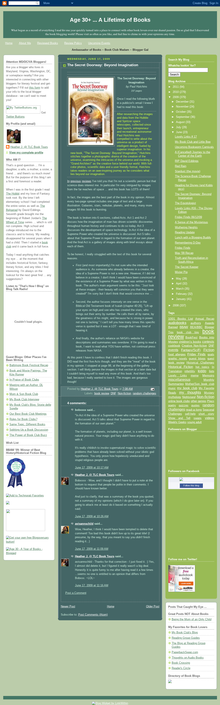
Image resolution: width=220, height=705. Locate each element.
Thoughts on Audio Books (188, 657)
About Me (25, 43)
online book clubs (179, 401)
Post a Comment (75, 592)
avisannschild (84, 523)
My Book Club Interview (24, 399)
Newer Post (68, 606)
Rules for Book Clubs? (23, 419)
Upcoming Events (99, 43)
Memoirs (208, 375)
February (182, 293)
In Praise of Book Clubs (24, 379)
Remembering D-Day (188, 242)
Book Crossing (181, 662)
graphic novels (177, 358)
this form (34, 87)
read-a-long (194, 409)
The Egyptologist (185, 203)
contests (208, 341)
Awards (209, 323)
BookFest (191, 337)
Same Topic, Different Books (27, 424)
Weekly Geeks (177, 422)
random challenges (144, 393)
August (181, 122)
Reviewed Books (47, 43)
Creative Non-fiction (194, 345)
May (179, 278)
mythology (174, 397)
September (183, 116)
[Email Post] (152, 388)
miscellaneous (179, 379)
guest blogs (197, 358)
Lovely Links (177, 375)
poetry (172, 405)
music (172, 388)
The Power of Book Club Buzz (28, 435)
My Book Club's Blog (185, 632)
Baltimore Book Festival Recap (28, 365)
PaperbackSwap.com (185, 652)
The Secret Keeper (186, 267)
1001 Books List (180, 318)
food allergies (177, 354)
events (173, 350)
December (182, 101)
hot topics (202, 367)
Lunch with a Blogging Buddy (193, 237)
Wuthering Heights (186, 227)
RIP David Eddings (187, 161)
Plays (210, 401)
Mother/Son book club (199, 384)
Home (8, 43)
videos (209, 418)
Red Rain (180, 166)
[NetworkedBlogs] (191, 479)
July (179, 127)
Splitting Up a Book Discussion (28, 429)
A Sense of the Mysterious (191, 222)
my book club (187, 388)
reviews (86, 181)
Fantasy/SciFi (190, 350)
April (179, 283)
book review (101, 393)
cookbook (174, 345)
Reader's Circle (181, 668)
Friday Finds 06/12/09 (188, 217)
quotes (195, 405)
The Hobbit (13, 193)
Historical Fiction (180, 367)
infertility (190, 371)
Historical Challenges (200, 362)
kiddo (202, 371)
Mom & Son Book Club (23, 394)
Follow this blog (191, 485)
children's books (190, 341)
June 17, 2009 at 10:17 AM (91, 467)
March (180, 288)
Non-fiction (124, 393)
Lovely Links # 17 (186, 136)
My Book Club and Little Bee (193, 141)
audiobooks (177, 323)
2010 (176, 92)
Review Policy (73, 43)
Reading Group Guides (186, 637)
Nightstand (189, 397)
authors (196, 323)
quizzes (183, 405)
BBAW (184, 327)
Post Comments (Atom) (93, 614)
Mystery (209, 392)
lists (211, 371)
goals (211, 354)
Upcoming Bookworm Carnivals (194, 147)
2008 (176, 305)
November (182, 106)
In (68, 181)
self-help (190, 413)
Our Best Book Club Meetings (28, 413)
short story (206, 413)
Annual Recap (204, 318)
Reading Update (185, 232)
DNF (113, 393)
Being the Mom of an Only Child (191, 619)
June (179, 132)
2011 (176, 86)
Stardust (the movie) (187, 171)
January (181, 299)
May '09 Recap (184, 253)
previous (75, 181)
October (181, 111)
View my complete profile (26, 152)
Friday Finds (182, 247)
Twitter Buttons (15, 116)
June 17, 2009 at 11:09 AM (91, 548)
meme (195, 375)
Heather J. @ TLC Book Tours (29, 147)
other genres (198, 401)
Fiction (208, 350)
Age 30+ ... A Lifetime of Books (110, 20)
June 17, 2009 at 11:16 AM (91, 585)
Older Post (152, 606)
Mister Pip (181, 272)
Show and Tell (179, 418)
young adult (194, 422)
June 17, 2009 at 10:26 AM (91, 516)
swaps (198, 418)
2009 (176, 97)
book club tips (188, 332)
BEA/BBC (196, 327)
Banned (173, 327)
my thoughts (190, 392)
